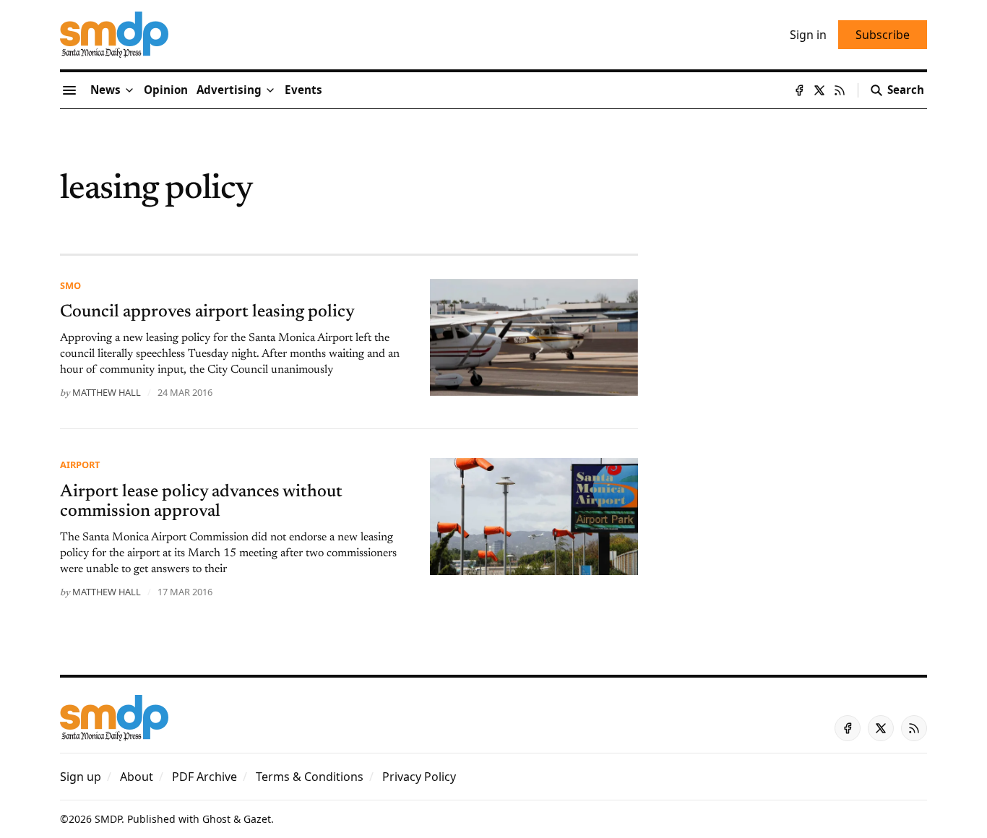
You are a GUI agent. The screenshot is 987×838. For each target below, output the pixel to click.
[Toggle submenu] (129, 90)
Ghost (216, 819)
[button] (229, 90)
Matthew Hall (106, 392)
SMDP (108, 819)
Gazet (257, 819)
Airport (80, 464)
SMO (70, 285)
